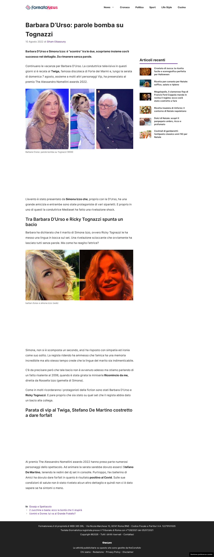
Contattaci (128, 534)
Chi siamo (86, 552)
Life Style (166, 7)
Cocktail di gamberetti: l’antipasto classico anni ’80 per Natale (170, 134)
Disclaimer (128, 552)
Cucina (182, 7)
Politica (139, 7)
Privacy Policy (113, 552)
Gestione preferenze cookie (201, 554)
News (107, 7)
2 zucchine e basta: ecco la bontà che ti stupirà (55, 510)
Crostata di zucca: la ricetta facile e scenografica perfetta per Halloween (170, 71)
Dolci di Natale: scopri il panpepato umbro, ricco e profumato (167, 121)
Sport (152, 7)
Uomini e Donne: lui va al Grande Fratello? (52, 513)
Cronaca (125, 7)
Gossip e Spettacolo (40, 506)
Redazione (98, 552)
